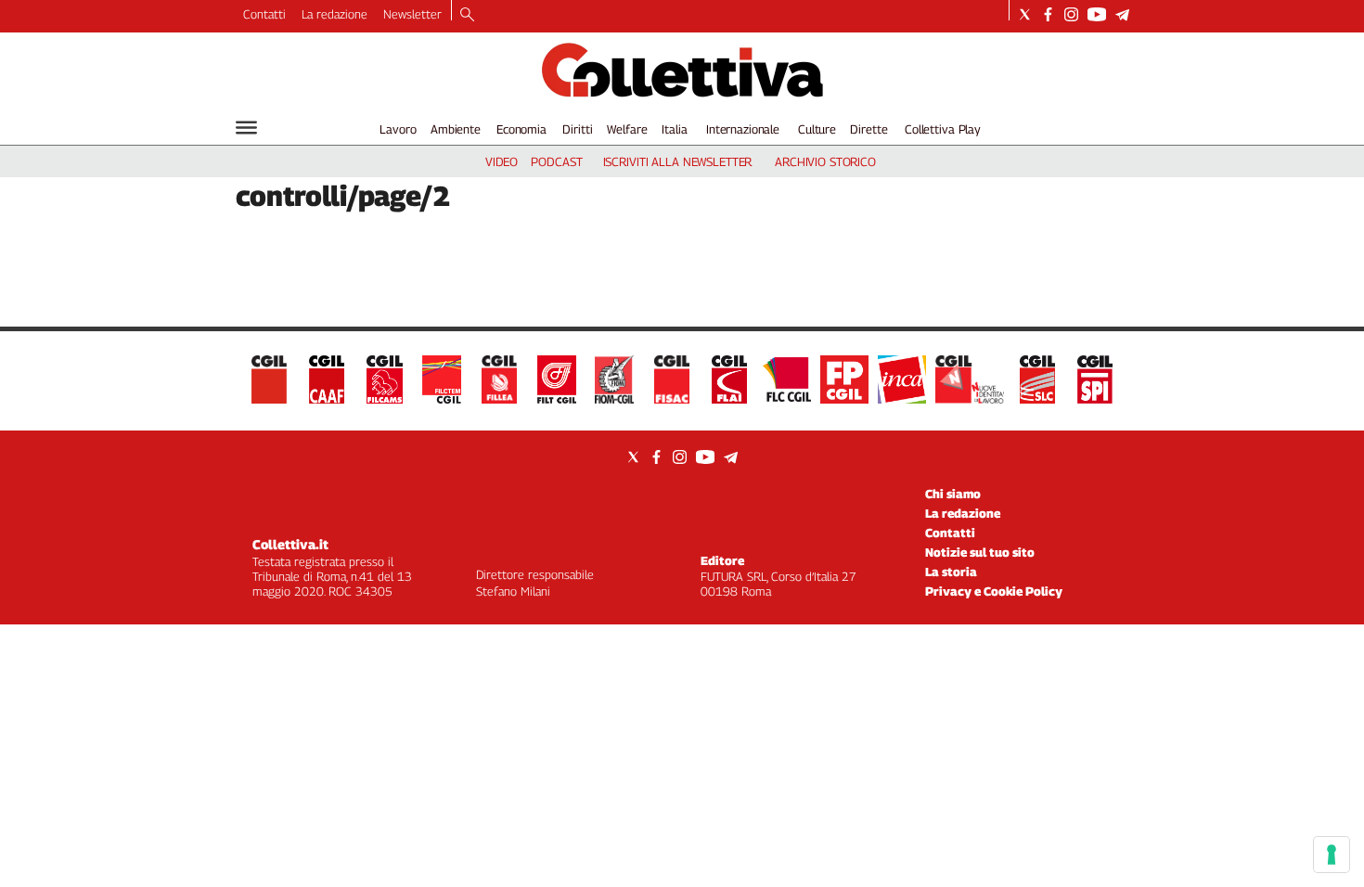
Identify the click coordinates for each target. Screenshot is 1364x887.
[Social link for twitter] (1025, 14)
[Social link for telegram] (1122, 14)
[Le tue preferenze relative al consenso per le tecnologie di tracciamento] (1331, 854)
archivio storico (825, 161)
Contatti (264, 13)
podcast (556, 161)
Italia (674, 129)
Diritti (577, 129)
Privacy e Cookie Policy (993, 591)
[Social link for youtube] (1096, 14)
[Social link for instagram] (1071, 14)
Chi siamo (953, 493)
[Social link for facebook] (1048, 14)
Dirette (868, 129)
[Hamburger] (246, 127)
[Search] (467, 15)
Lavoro (398, 129)
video (501, 161)
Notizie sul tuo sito (980, 552)
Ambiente (456, 129)
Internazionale (742, 129)
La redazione (334, 13)
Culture (817, 129)
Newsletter (412, 13)
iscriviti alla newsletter (678, 161)
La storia (951, 571)
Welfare (627, 129)
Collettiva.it (290, 544)
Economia (521, 129)
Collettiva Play (943, 129)
